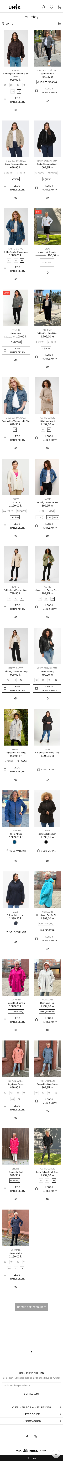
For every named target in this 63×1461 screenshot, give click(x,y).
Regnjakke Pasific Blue (47, 915)
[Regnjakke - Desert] (16, 1058)
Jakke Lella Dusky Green (47, 590)
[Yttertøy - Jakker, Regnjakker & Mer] (51, 7)
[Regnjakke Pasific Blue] (47, 889)
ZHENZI (16, 749)
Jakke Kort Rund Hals (47, 333)
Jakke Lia (15, 502)
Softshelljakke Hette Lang (47, 752)
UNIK (22, 6)
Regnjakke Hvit (47, 1003)
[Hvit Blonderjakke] (47, 226)
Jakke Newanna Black (47, 164)
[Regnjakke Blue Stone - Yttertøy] (47, 1058)
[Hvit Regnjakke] (47, 977)
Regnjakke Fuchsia (16, 1003)
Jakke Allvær (16, 834)
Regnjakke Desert (15, 1084)
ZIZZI (47, 749)
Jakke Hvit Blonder (47, 252)
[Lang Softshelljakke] (16, 889)
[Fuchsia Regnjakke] (16, 977)
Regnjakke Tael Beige (16, 752)
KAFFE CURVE (15, 249)
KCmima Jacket (47, 421)
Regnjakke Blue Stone (47, 1084)
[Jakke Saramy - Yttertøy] (47, 646)
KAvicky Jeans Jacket (47, 502)
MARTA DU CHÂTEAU (47, 70)
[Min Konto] (44, 7)
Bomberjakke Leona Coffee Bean (15, 75)
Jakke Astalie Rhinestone (16, 252)
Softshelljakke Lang (16, 915)
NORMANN (15, 830)
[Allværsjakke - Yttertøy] (16, 808)
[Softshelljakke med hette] (47, 727)
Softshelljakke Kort (47, 834)
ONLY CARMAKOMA (16, 161)
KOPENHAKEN (15, 1081)
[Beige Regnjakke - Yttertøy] (16, 727)
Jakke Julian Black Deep (47, 1172)
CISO (47, 249)
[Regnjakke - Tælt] (16, 1146)
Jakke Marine (16, 1253)
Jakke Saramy (47, 671)
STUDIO (16, 330)
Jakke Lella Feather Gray (16, 590)
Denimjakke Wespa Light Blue (16, 421)
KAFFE (15, 70)
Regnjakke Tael (16, 1172)
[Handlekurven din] (59, 7)
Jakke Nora (15, 333)
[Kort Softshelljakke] (47, 808)
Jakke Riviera (47, 73)
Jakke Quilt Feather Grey (16, 671)
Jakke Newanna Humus (16, 164)
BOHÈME (47, 330)
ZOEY (16, 499)
